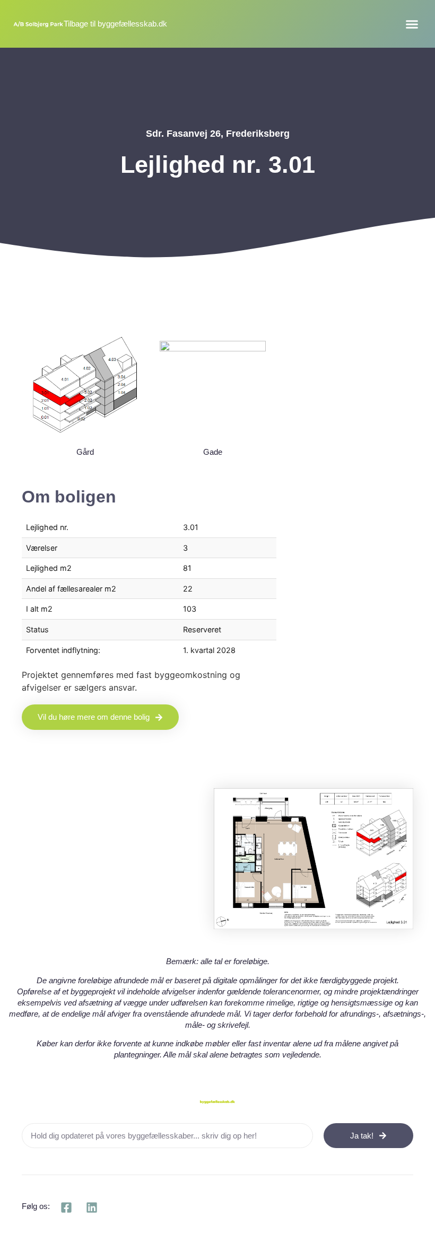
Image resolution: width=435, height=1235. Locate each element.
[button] (412, 24)
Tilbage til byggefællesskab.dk (115, 23)
